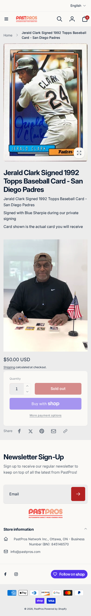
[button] (6, 19)
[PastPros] (46, 516)
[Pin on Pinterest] (41, 431)
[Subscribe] (78, 494)
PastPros (39, 608)
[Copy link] (65, 431)
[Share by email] (53, 431)
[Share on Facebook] (19, 431)
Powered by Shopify (55, 608)
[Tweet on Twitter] (30, 431)
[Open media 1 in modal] (46, 102)
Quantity (15, 378)
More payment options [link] (46, 415)
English (75, 5)
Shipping (9, 367)
